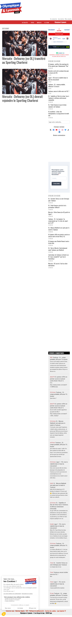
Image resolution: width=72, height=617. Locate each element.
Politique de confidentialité (36, 611)
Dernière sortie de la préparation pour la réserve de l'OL (58, 72)
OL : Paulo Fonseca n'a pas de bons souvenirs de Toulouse (57, 106)
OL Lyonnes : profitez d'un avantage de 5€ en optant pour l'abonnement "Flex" (58, 65)
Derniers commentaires (59, 135)
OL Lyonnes (47, 22)
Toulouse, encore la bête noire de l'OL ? (58, 91)
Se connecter (53, 19)
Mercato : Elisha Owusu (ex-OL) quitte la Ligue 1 (59, 213)
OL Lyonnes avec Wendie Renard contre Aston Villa (58, 242)
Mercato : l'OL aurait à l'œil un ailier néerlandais (58, 265)
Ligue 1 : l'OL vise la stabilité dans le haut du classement (58, 79)
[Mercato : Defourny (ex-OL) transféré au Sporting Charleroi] (24, 55)
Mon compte (68, 19)
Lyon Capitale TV (61, 611)
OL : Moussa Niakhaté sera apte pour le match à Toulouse (58, 229)
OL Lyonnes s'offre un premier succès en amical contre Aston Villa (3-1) (59, 235)
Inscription (61, 19)
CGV (27, 611)
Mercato (39, 22)
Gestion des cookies (50, 611)
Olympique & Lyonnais (60, 22)
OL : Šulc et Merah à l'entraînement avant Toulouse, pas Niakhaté (57, 249)
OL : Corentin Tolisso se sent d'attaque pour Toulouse (58, 200)
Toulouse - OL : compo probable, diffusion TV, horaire (56, 85)
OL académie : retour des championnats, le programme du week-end (58, 113)
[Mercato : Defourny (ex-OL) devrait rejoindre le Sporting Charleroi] (24, 93)
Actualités (25, 22)
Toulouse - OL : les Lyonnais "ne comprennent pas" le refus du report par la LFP (58, 221)
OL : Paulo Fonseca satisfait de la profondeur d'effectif (57, 206)
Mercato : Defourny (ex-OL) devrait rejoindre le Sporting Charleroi (22, 98)
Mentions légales (20, 611)
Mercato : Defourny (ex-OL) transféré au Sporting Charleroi (23, 60)
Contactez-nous (10, 611)
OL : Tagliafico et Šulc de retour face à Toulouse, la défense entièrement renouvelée (58, 98)
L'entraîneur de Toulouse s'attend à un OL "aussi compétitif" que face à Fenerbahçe (58, 257)
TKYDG (32, 22)
